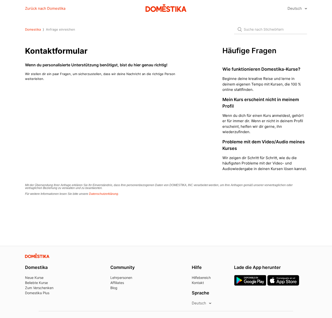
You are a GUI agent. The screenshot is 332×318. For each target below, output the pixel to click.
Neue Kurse (34, 277)
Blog (113, 288)
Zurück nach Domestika (45, 8)
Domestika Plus (37, 293)
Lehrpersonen (121, 277)
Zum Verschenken (39, 288)
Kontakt (198, 283)
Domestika (33, 29)
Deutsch (295, 8)
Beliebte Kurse (36, 283)
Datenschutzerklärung (103, 194)
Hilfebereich (201, 277)
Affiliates (117, 283)
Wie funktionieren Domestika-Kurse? (261, 69)
